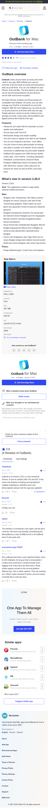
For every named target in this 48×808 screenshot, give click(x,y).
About (4, 739)
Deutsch (12, 732)
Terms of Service (8, 762)
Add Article (6, 756)
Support (5, 792)
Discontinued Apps (9, 750)
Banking (20, 21)
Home (4, 21)
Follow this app (11, 68)
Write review (24, 396)
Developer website (30, 68)
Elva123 (5, 498)
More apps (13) (11, 694)
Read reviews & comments (12, 62)
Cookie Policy (7, 780)
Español (20, 732)
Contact (5, 786)
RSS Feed (6, 798)
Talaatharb (6, 466)
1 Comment (38, 491)
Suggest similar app (24, 701)
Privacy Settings (8, 774)
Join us (39, 1)
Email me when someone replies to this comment (21, 435)
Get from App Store (25, 52)
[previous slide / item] (5, 273)
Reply (14, 491)
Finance (12, 21)
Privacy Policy (7, 768)
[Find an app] (10, 7)
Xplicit (4, 519)
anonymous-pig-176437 (12, 547)
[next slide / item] (42, 273)
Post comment (24, 441)
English (5, 732)
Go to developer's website (16, 337)
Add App (5, 744)
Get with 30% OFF (24, 629)
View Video (11, 287)
